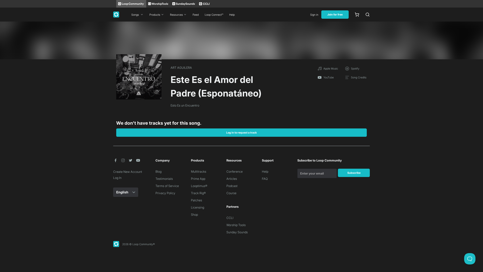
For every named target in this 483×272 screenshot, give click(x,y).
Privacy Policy (165, 193)
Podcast (232, 186)
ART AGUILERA (181, 68)
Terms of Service (167, 186)
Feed (196, 14)
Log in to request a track (241, 132)
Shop (194, 214)
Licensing (197, 207)
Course (231, 193)
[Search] (367, 14)
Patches (196, 200)
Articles (231, 179)
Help (232, 14)
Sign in (314, 14)
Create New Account (127, 172)
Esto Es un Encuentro (185, 105)
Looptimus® (199, 186)
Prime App (198, 179)
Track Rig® (198, 193)
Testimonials (164, 179)
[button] (115, 160)
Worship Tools (236, 225)
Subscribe (354, 172)
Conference (234, 171)
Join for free (335, 14)
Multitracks (198, 171)
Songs (135, 14)
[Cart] (357, 14)
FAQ (265, 179)
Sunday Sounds (237, 232)
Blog (158, 171)
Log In (117, 178)
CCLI (229, 218)
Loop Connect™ (214, 14)
